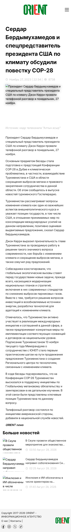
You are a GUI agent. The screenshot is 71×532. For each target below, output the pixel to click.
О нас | (5, 520)
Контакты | (16, 520)
